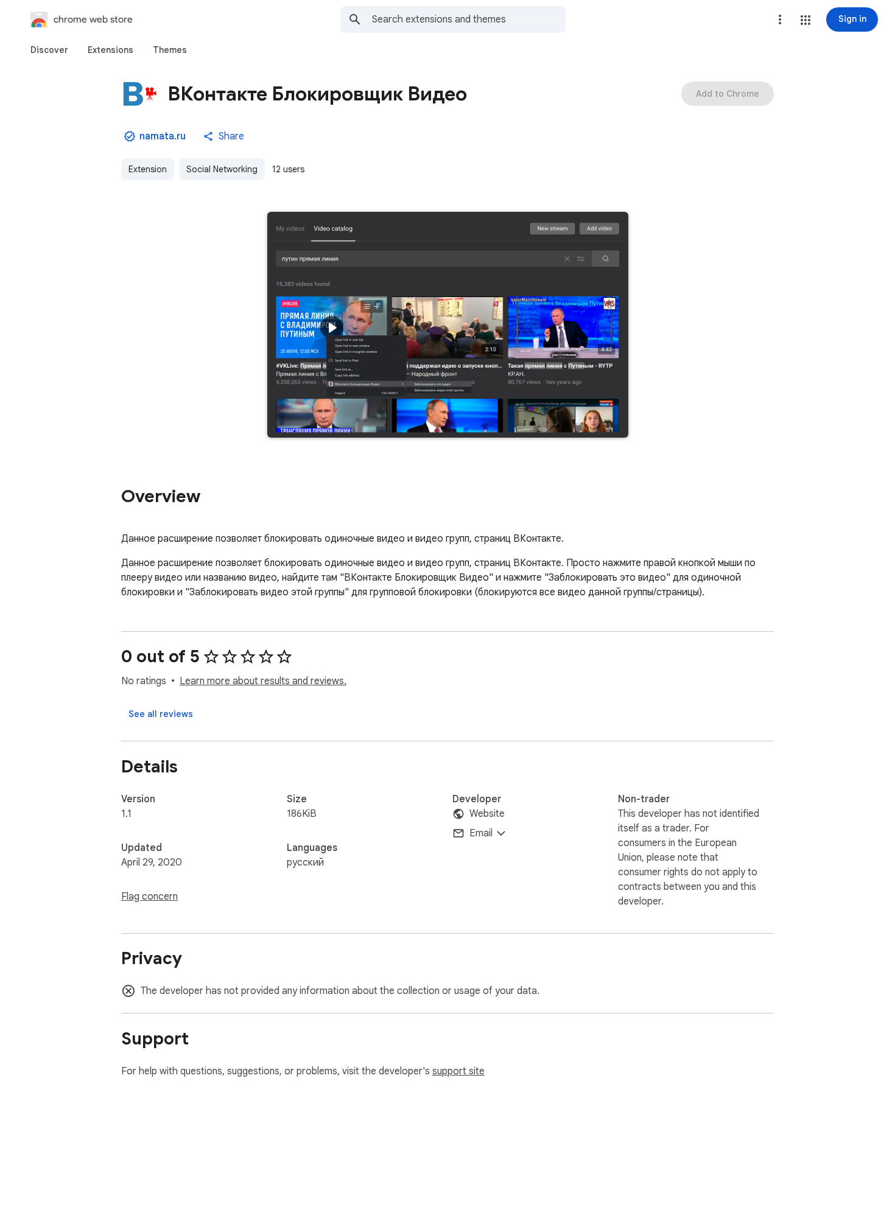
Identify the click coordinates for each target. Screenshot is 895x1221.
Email (481, 833)
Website (487, 814)
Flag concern (149, 896)
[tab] (49, 50)
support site (458, 1071)
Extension (147, 169)
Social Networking (222, 169)
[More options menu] (780, 19)
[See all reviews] (160, 714)
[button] (805, 20)
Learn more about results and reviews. (263, 681)
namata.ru (162, 136)
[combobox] (469, 19)
